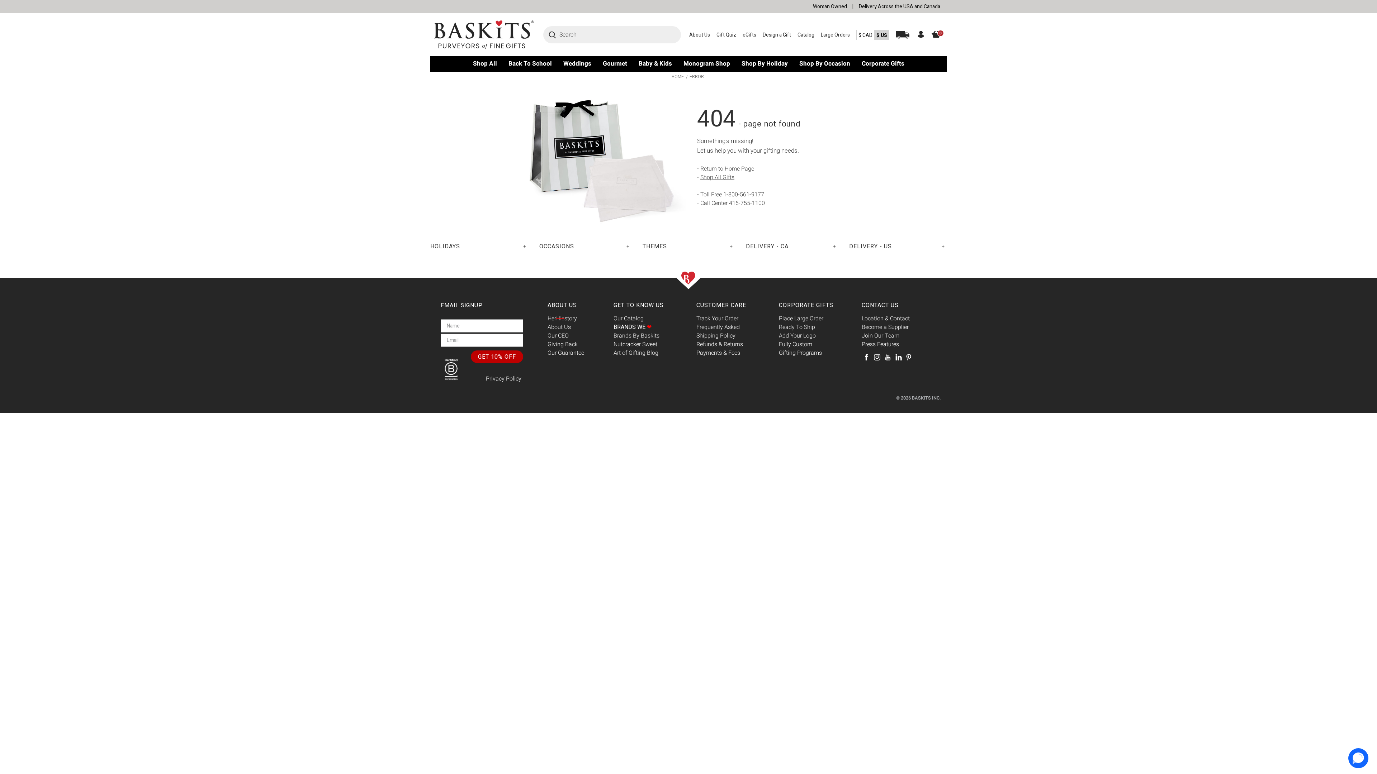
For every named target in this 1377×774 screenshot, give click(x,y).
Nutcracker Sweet (635, 344)
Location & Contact (886, 318)
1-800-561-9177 (743, 194)
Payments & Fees (718, 353)
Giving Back (563, 344)
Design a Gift (777, 35)
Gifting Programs (800, 353)
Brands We (633, 327)
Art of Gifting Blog (636, 353)
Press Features (880, 344)
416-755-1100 (747, 203)
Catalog (806, 35)
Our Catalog (629, 318)
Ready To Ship (797, 327)
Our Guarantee (566, 353)
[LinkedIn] (898, 357)
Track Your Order (717, 318)
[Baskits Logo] (484, 34)
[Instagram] (877, 357)
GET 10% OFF (497, 357)
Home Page (739, 168)
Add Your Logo (797, 335)
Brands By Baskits (636, 335)
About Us (699, 35)
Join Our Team (880, 335)
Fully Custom (795, 344)
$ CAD (865, 35)
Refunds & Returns (719, 344)
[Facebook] (866, 357)
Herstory (562, 318)
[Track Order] (902, 35)
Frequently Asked (718, 327)
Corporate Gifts (806, 305)
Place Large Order (801, 318)
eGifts (749, 35)
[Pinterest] (908, 357)
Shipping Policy (715, 335)
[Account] (921, 35)
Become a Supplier (885, 327)
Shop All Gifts (717, 177)
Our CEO (558, 335)
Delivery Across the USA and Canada (899, 6)
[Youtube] (887, 357)
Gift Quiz (726, 35)
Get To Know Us (639, 305)
